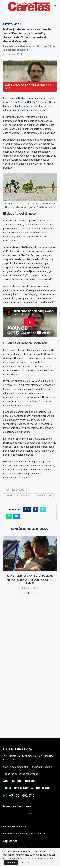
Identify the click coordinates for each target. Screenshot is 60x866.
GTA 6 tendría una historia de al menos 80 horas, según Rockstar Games (30, 579)
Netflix (22, 98)
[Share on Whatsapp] (9, 516)
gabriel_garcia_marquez (18, 496)
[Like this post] (28, 509)
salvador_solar (44, 496)
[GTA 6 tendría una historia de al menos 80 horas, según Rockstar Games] (30, 553)
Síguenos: (10, 841)
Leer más (25, 862)
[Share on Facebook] (35, 509)
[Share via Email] (16, 516)
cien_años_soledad (15, 490)
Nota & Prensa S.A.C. (17, 748)
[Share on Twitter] (43, 509)
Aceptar (11, 862)
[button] (6, 564)
